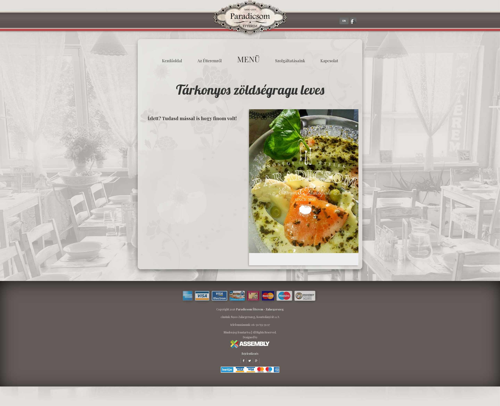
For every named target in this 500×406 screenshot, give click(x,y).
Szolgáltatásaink (290, 60)
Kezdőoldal (172, 60)
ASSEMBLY (250, 344)
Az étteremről (209, 60)
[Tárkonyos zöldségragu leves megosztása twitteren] (248, 360)
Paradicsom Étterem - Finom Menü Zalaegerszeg (250, 18)
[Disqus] (194, 174)
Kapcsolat (329, 60)
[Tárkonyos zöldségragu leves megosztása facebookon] (242, 360)
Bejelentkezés (250, 353)
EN (344, 20)
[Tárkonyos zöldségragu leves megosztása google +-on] (255, 360)
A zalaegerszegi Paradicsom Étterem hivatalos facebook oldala (353, 21)
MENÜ (248, 59)
